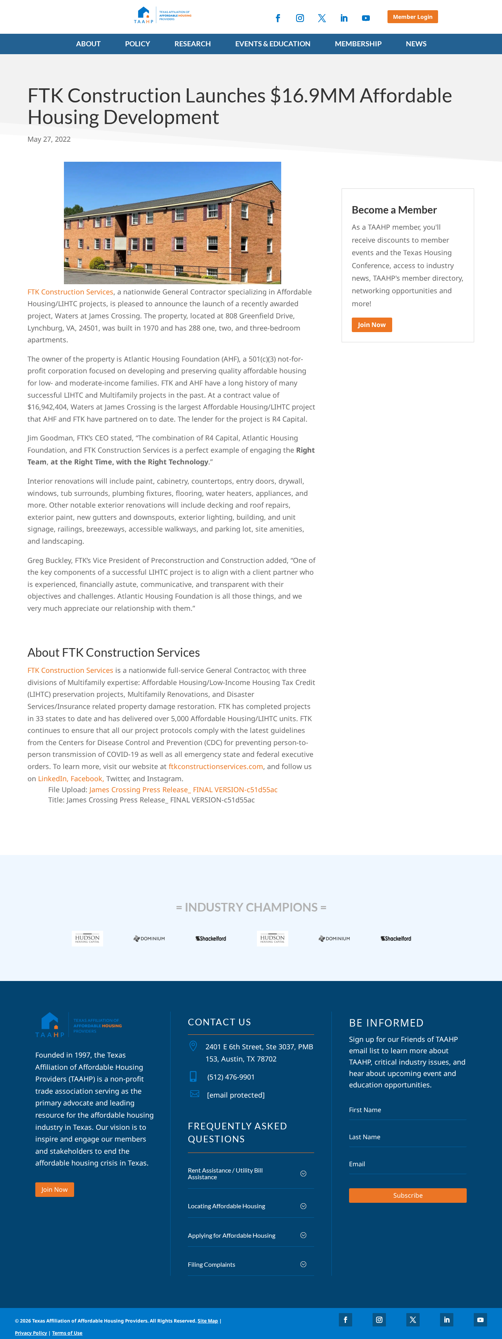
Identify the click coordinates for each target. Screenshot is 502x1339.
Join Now (372, 324)
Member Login (413, 16)
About (88, 44)
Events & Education (273, 44)
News (416, 44)
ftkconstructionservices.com (216, 766)
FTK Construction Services (70, 291)
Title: (56, 799)
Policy (137, 44)
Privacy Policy (31, 1333)
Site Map (208, 1320)
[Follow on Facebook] (278, 18)
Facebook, (87, 778)
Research (193, 44)
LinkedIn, (54, 778)
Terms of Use (67, 1333)
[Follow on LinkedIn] (344, 18)
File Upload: (67, 789)
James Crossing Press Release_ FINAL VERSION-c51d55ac (183, 789)
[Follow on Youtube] (366, 18)
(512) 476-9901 (231, 1076)
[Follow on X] (322, 18)
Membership (358, 44)
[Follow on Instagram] (300, 18)
